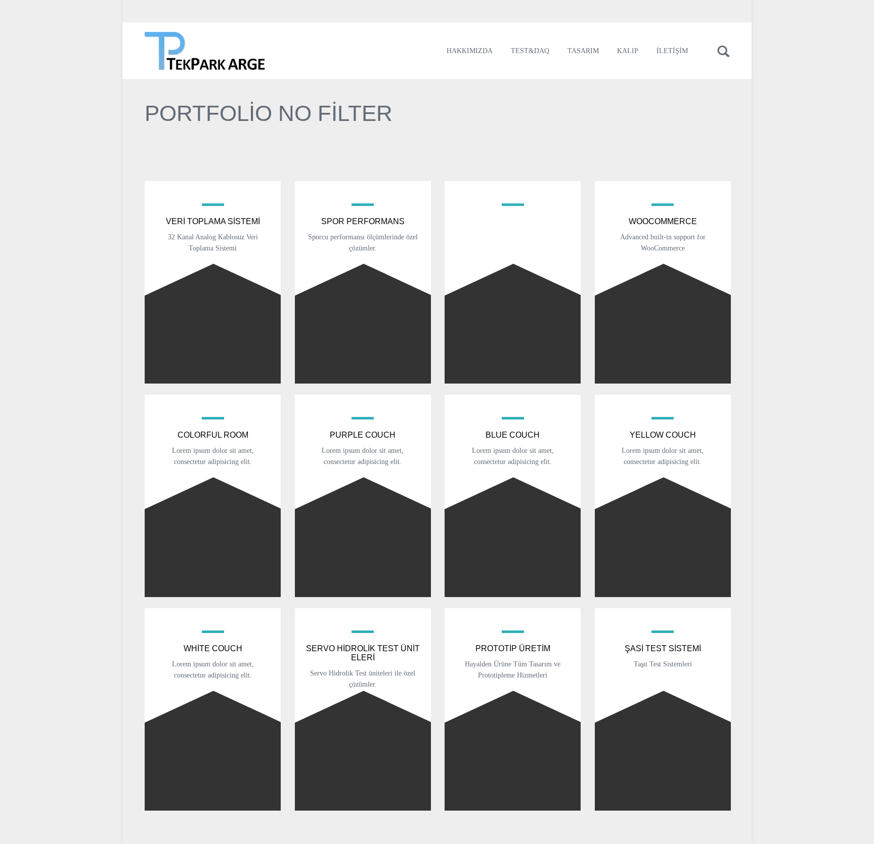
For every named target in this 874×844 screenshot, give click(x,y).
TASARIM (583, 51)
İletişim (672, 51)
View (212, 294)
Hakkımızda (470, 51)
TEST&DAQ (530, 51)
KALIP (627, 51)
